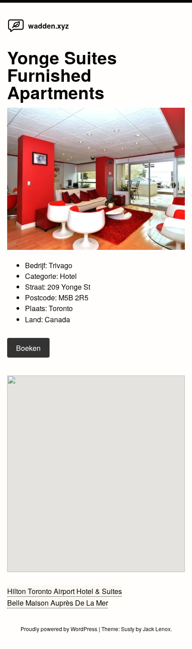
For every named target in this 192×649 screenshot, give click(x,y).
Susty (127, 628)
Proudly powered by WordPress (60, 628)
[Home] (16, 31)
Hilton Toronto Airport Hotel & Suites (64, 591)
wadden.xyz (48, 26)
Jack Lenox (157, 628)
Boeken (28, 347)
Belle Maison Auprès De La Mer (57, 602)
